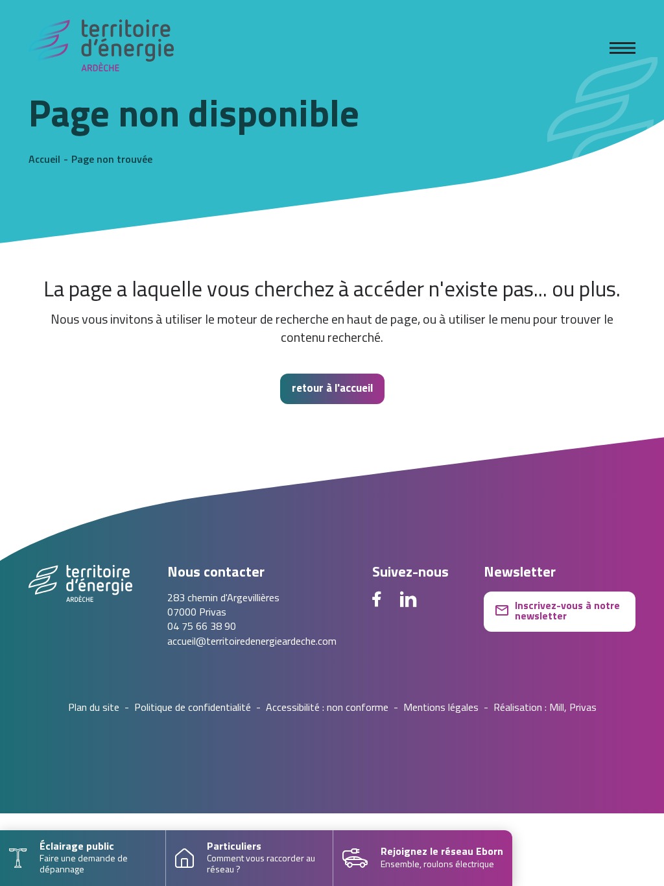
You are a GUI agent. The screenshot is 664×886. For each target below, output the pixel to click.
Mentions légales (441, 708)
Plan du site (93, 708)
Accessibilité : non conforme (327, 708)
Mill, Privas (573, 708)
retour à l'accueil (332, 388)
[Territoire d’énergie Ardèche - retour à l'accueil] (101, 47)
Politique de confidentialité (192, 708)
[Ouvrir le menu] (622, 48)
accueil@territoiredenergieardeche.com (252, 642)
